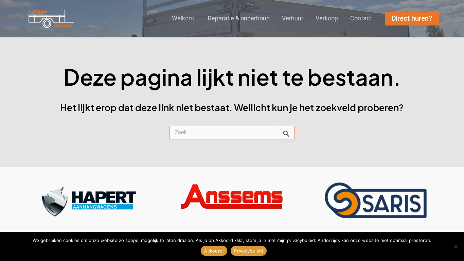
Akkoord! (214, 251)
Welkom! (184, 18)
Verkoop (327, 18)
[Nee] (455, 246)
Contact (361, 18)
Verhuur (292, 18)
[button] (412, 18)
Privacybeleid (248, 251)
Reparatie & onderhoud (239, 18)
